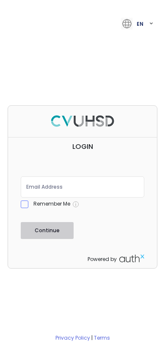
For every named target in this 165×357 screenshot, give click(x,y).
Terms (102, 337)
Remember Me (51, 203)
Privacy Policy (72, 337)
